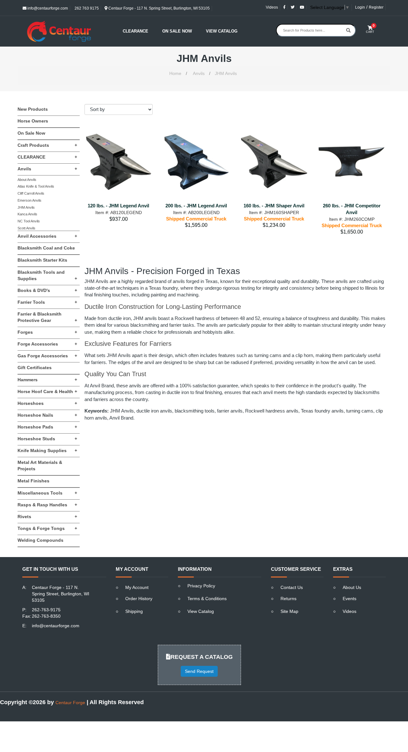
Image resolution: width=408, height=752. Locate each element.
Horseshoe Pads (47, 426)
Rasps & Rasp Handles (47, 504)
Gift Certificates (35, 367)
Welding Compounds (40, 540)
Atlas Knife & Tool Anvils (36, 186)
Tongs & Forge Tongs (47, 528)
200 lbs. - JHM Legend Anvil (196, 205)
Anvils (199, 73)
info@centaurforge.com (47, 8)
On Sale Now (177, 31)
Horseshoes (47, 403)
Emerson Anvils (29, 200)
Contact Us (291, 587)
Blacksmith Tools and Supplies (47, 275)
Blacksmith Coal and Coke (46, 247)
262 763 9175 (86, 8)
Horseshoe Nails (47, 415)
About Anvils (27, 180)
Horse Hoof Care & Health (47, 391)
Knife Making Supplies (47, 450)
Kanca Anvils (27, 214)
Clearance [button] (135, 31)
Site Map (289, 611)
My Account (137, 587)
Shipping (134, 611)
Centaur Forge (70, 702)
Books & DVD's (47, 290)
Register (376, 7)
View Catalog (221, 31)
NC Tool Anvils (29, 221)
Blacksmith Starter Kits (42, 260)
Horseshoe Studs (47, 438)
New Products (33, 109)
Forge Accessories (47, 343)
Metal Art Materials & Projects (40, 465)
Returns (288, 598)
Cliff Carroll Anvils (31, 193)
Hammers (47, 379)
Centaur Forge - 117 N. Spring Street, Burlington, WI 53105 (158, 8)
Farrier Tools (47, 302)
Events (349, 598)
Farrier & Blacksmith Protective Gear (47, 317)
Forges (47, 332)
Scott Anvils (26, 228)
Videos (272, 7)
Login (360, 7)
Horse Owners (33, 120)
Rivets (47, 516)
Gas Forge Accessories (47, 355)
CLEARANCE (47, 157)
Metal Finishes (33, 480)
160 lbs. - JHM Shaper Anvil (274, 205)
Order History (138, 598)
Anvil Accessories (47, 236)
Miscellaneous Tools (47, 492)
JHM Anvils (226, 73)
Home (175, 73)
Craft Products (47, 145)
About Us (352, 587)
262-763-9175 (46, 609)
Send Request (199, 671)
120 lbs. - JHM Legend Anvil (118, 205)
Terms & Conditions (207, 598)
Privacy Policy (201, 585)
